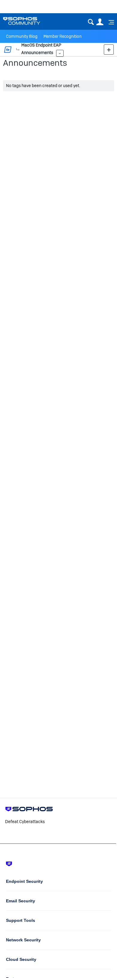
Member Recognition (63, 36)
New (109, 49)
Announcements (35, 62)
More (18, 49)
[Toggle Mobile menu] (109, 22)
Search (91, 22)
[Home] (29, 21)
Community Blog (22, 36)
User (99, 22)
